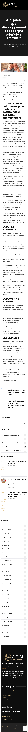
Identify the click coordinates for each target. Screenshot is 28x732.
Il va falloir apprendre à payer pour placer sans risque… (16, 392)
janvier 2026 (14, 526)
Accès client (6, 702)
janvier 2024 (14, 549)
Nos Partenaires (6, 716)
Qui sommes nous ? (8, 691)
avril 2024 (14, 541)
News (4, 697)
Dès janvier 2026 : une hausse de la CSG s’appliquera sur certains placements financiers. (17, 482)
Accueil (6, 42)
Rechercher (5, 417)
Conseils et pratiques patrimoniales (15, 443)
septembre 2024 (14, 537)
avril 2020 (14, 606)
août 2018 (14, 625)
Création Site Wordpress (8, 727)
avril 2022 (14, 572)
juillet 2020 (14, 598)
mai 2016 (14, 633)
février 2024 (14, 545)
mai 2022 (14, 568)
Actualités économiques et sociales (15, 439)
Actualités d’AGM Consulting (14, 435)
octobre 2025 (14, 530)
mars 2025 (14, 533)
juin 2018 (14, 629)
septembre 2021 (14, 583)
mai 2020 (14, 602)
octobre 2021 (14, 579)
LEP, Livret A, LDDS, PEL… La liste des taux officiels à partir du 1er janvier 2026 (17, 494)
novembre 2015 (14, 636)
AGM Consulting (22, 725)
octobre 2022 (14, 560)
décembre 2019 (14, 613)
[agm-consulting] (9, 4)
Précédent (10, 387)
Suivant (9, 398)
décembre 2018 (14, 621)
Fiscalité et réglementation (16, 42)
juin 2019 (14, 617)
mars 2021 (14, 594)
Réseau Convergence (8, 719)
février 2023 (14, 552)
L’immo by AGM (7, 695)
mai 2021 (14, 591)
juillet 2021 (14, 587)
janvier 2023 (14, 556)
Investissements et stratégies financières (14, 451)
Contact (5, 700)
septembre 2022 (14, 564)
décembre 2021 (14, 575)
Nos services (6, 693)
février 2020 (14, 610)
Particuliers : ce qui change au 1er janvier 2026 (17, 462)
